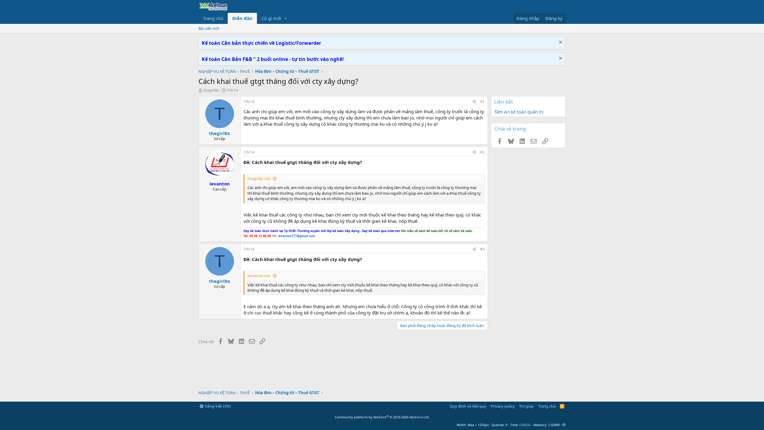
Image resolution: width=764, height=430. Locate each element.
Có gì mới (271, 18)
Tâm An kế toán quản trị (518, 112)
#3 (482, 249)
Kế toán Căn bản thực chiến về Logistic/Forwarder (261, 43)
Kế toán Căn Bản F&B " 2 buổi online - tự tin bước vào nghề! (273, 59)
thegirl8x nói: (259, 178)
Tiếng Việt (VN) (217, 406)
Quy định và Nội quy (468, 406)
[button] (286, 18)
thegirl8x (211, 90)
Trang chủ (213, 18)
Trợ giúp (526, 406)
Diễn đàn (242, 18)
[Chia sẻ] (474, 102)
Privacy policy (503, 406)
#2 (482, 152)
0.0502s (525, 425)
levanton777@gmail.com (296, 236)
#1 (482, 101)
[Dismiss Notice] (559, 43)
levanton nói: (259, 275)
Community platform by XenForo (382, 417)
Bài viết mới (208, 28)
